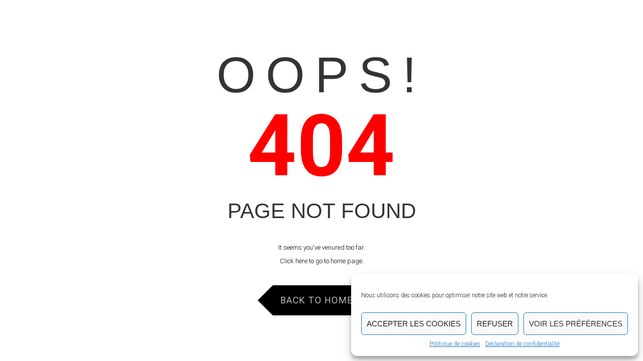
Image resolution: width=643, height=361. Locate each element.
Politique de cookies (455, 343)
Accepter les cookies (414, 323)
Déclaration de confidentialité (522, 343)
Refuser (495, 323)
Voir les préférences (575, 323)
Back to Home (316, 300)
